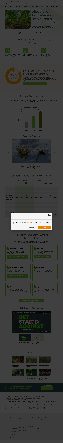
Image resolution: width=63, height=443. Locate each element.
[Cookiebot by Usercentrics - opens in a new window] (47, 215)
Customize (31, 227)
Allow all (44, 227)
